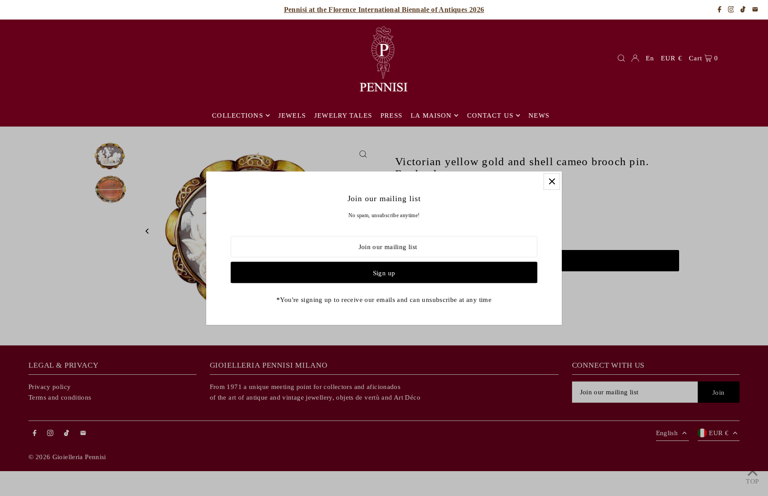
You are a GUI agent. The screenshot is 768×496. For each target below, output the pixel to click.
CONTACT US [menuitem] (490, 115)
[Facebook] (719, 10)
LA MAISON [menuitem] (431, 115)
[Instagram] (731, 10)
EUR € (671, 58)
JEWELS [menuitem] (292, 115)
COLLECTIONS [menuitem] (237, 115)
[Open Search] (621, 58)
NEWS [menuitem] (538, 115)
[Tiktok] (742, 10)
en (650, 58)
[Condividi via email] (755, 10)
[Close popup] (552, 181)
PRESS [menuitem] (391, 115)
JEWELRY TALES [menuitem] (343, 115)
